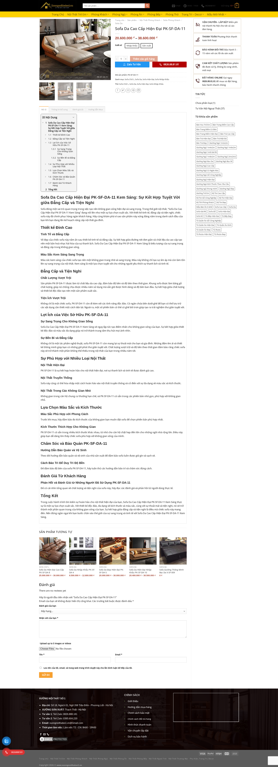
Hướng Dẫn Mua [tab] (95, 109)
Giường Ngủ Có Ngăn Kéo (207, 170)
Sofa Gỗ (212, 211)
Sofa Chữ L (129, 79)
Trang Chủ (58, 14)
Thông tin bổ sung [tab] (59, 109)
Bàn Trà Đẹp (201, 143)
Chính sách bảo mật (138, 713)
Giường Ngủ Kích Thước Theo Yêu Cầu (212, 184)
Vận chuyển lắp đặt (138, 730)
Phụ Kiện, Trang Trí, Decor (202, 758)
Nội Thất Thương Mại (178, 758)
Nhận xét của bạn (48, 618)
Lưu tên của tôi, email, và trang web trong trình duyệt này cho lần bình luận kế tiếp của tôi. (88, 668)
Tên (41, 654)
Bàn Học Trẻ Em (203, 124)
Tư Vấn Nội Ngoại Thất (207, 108)
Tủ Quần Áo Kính (224, 225)
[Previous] (44, 49)
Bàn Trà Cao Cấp (227, 134)
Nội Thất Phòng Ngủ (98, 758)
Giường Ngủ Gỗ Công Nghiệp (208, 175)
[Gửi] (147, 5)
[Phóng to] (43, 76)
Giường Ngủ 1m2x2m (219, 143)
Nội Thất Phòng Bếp (138, 758)
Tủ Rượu (217, 229)
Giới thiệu (133, 701)
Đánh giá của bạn (47, 605)
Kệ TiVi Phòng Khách (205, 202)
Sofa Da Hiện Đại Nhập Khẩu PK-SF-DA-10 (140, 571)
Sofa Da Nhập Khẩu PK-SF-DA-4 (82, 571)
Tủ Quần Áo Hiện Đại (205, 225)
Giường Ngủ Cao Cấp (205, 165)
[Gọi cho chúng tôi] (48, 734)
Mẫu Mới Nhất (215, 14)
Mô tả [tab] (43, 109)
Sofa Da (232, 207)
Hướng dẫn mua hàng (140, 707)
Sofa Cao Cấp (220, 207)
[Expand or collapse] (73, 117)
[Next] (105, 49)
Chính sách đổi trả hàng (139, 719)
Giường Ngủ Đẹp (227, 188)
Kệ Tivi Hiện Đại (225, 197)
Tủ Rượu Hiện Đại (203, 234)
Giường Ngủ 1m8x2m (205, 156)
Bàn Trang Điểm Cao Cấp (223, 124)
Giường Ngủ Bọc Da (204, 161)
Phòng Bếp (153, 14)
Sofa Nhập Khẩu (162, 79)
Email (118, 654)
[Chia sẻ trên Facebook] (117, 90)
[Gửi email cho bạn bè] (128, 90)
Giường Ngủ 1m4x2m (205, 147)
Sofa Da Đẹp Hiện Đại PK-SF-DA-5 (111, 571)
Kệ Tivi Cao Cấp (218, 193)
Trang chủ (119, 20)
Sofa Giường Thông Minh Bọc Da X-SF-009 (171, 571)
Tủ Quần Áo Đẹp (203, 229)
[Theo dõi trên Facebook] (41, 734)
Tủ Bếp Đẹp (227, 216)
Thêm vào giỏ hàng (144, 58)
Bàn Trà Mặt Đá (219, 138)
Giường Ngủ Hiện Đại (205, 179)
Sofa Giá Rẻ (201, 211)
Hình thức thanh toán (139, 724)
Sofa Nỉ (199, 216)
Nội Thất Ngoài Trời (158, 758)
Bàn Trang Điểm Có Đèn (206, 129)
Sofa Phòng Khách (171, 20)
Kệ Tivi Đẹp (221, 202)
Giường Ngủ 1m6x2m (226, 147)
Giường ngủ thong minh (206, 188)
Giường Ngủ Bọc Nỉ (224, 161)
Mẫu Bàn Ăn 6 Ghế (204, 207)
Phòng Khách (99, 14)
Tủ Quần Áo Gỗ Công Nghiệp (208, 220)
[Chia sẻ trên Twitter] (122, 90)
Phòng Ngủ (119, 14)
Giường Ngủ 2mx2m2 (226, 156)
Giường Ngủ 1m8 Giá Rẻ (206, 152)
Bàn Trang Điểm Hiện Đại (207, 134)
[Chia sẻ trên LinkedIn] (138, 90)
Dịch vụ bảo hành (137, 736)
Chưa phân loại (203, 103)
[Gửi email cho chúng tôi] (44, 734)
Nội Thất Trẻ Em (76, 14)
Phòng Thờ (172, 14)
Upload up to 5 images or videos (55, 643)
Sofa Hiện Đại (224, 211)
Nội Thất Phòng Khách (150, 20)
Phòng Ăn (136, 14)
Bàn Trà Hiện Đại (203, 138)
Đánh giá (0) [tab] (78, 109)
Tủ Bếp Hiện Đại (212, 216)
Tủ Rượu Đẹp (219, 234)
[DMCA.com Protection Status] (53, 738)
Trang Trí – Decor (192, 14)
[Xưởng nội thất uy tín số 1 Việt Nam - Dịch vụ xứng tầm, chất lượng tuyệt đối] (58, 5)
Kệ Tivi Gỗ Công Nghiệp (206, 197)
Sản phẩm (132, 20)
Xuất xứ (118, 45)
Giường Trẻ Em (202, 193)
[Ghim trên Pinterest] (133, 90)
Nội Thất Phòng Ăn (118, 758)
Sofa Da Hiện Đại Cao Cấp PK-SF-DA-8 (51, 571)
